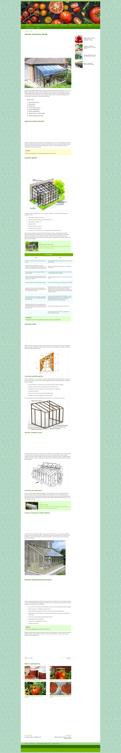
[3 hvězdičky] (63, 657)
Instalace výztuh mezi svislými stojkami (37, 113)
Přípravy (89, 25)
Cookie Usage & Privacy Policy (39, 25)
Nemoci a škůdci (82, 25)
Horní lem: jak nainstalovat (34, 111)
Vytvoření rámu (32, 106)
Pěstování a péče (72, 25)
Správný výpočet (32, 104)
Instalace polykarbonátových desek (36, 115)
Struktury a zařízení (30, 27)
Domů (26, 743)
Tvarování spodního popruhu (34, 107)
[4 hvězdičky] (64, 657)
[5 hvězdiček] (65, 657)
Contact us (28, 25)
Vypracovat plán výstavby (34, 102)
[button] (64, 558)
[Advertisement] (48, 46)
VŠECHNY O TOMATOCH (53, 25)
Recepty (38, 27)
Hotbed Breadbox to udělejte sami (33, 737)
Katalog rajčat (64, 25)
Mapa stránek (55, 743)
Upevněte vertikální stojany (34, 109)
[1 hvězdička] (61, 657)
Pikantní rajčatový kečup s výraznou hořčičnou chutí (63, 737)
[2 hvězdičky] (62, 657)
